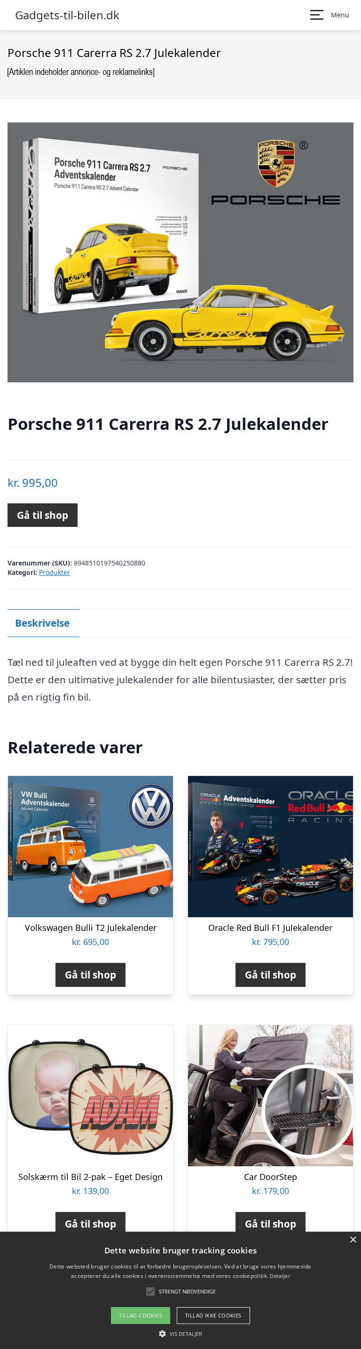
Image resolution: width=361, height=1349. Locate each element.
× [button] (352, 1240)
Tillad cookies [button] (140, 1315)
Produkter (54, 572)
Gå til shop (42, 515)
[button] (180, 1333)
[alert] (180, 1290)
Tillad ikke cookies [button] (213, 1315)
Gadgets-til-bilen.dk (67, 15)
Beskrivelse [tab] (42, 623)
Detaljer (280, 1275)
